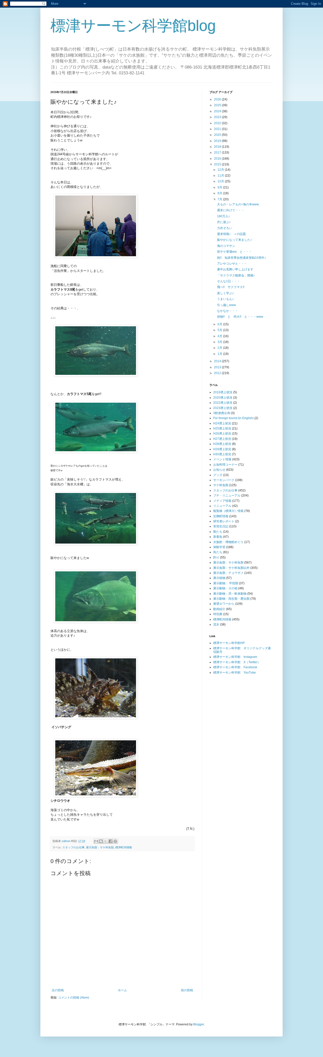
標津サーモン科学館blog (133, 25)
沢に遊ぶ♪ (224, 222)
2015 (218, 164)
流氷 (216, 624)
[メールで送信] (96, 841)
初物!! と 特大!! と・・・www (240, 316)
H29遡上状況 (222, 449)
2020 (218, 135)
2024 (218, 111)
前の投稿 (187, 990)
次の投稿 (58, 990)
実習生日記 (220, 526)
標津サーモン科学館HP (229, 643)
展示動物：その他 (225, 588)
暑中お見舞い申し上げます (235, 269)
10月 (221, 181)
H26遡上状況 (222, 433)
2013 (218, 367)
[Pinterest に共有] (115, 841)
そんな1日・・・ (228, 281)
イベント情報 (222, 459)
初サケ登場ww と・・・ (234, 251)
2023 (218, 117)
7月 (220, 199)
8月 (220, 193)
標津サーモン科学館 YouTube (234, 672)
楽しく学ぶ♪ (225, 293)
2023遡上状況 (222, 408)
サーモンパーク (223, 480)
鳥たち (217, 552)
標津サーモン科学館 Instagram (235, 657)
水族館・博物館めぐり (228, 542)
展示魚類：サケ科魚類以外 (231, 568)
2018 (218, 146)
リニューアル (222, 506)
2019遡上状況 (222, 392)
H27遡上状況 (222, 439)
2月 (220, 348)
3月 (220, 342)
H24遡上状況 (222, 423)
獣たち (217, 531)
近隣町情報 (220, 516)
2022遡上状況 (222, 402)
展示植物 (219, 578)
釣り (216, 557)
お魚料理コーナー (225, 464)
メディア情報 (222, 501)
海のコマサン (226, 246)
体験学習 (219, 547)
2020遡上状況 (222, 397)
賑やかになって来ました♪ (234, 240)
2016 (218, 158)
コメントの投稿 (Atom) (73, 997)
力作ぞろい (224, 228)
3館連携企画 (221, 413)
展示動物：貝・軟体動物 (230, 593)
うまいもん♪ (225, 299)
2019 (218, 141)
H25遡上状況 (222, 428)
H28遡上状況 (222, 444)
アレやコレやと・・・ (232, 263)
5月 (220, 330)
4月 (220, 336)
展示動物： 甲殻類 (225, 583)
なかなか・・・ (227, 311)
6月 (220, 324)
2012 (218, 373)
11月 (221, 175)
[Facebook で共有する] (110, 841)
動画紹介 (219, 609)
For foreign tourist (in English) (233, 418)
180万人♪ (223, 216)
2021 (218, 129)
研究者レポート (223, 521)
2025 (218, 105)
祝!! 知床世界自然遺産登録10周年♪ (241, 258)
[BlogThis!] (100, 841)
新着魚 (217, 536)
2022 (218, 123)
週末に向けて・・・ (230, 210)
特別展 (217, 614)
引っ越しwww (226, 305)
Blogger (198, 1024)
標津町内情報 (123, 847)
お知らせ (219, 469)
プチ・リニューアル (226, 495)
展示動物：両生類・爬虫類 (231, 598)
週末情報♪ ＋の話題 (231, 234)
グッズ (217, 475)
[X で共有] (105, 841)
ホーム (122, 990)
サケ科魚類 (220, 485)
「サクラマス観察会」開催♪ (236, 275)
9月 (220, 187)
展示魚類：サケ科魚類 (100, 847)
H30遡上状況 (222, 454)
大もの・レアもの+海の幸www (238, 204)
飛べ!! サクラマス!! (230, 287)
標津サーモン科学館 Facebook (235, 667)
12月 (221, 169)
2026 (218, 99)
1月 (220, 354)
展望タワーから (223, 604)
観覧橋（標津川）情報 (228, 511)
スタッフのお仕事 (73, 847)
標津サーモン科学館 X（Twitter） (236, 662)
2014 (218, 361)
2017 (218, 152)
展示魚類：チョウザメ (228, 573)
